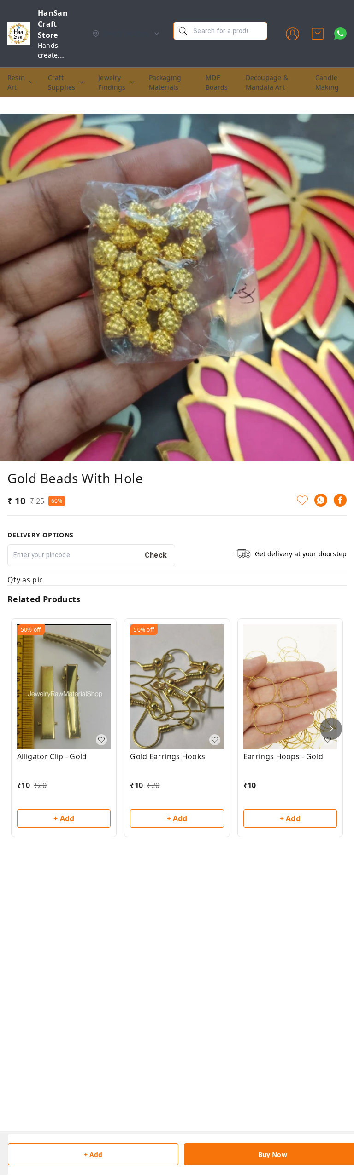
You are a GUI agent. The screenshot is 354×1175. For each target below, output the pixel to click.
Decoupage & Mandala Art (267, 82)
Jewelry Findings (111, 82)
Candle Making (327, 82)
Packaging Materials (165, 82)
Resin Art (16, 82)
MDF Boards (217, 82)
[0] (317, 33)
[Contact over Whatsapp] (340, 33)
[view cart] (317, 33)
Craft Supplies (61, 82)
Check (156, 555)
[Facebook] (340, 500)
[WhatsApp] (320, 500)
